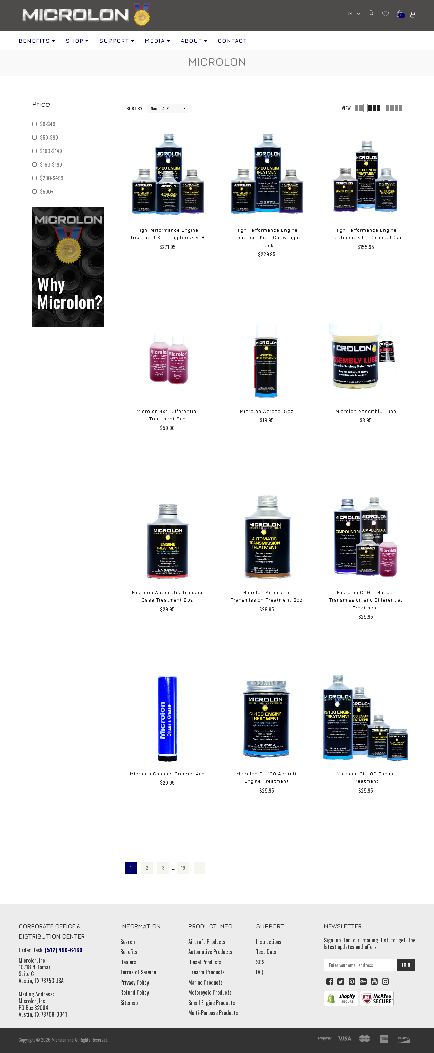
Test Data (266, 952)
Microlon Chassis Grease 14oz (167, 773)
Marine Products (205, 982)
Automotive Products (210, 952)
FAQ (259, 972)
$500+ (46, 191)
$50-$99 (49, 137)
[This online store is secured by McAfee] (377, 998)
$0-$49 (47, 123)
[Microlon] (86, 15)
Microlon (59, 1039)
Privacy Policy (134, 982)
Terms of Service (138, 972)
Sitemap (129, 1002)
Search (127, 942)
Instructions (268, 942)
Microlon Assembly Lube (365, 411)
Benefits (128, 952)
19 (183, 867)
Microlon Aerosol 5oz (266, 411)
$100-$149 (51, 150)
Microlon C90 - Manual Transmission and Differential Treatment (365, 599)
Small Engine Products (211, 1002)
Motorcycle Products (210, 992)
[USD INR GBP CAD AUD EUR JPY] (352, 13)
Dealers (128, 962)
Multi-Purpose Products (213, 1013)
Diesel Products (204, 962)
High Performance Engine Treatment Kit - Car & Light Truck (266, 237)
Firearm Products (206, 972)
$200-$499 (51, 178)
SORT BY (134, 108)
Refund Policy (134, 992)
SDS (260, 962)
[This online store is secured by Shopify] (341, 998)
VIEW (346, 108)
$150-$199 (51, 164)
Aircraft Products (206, 942)
